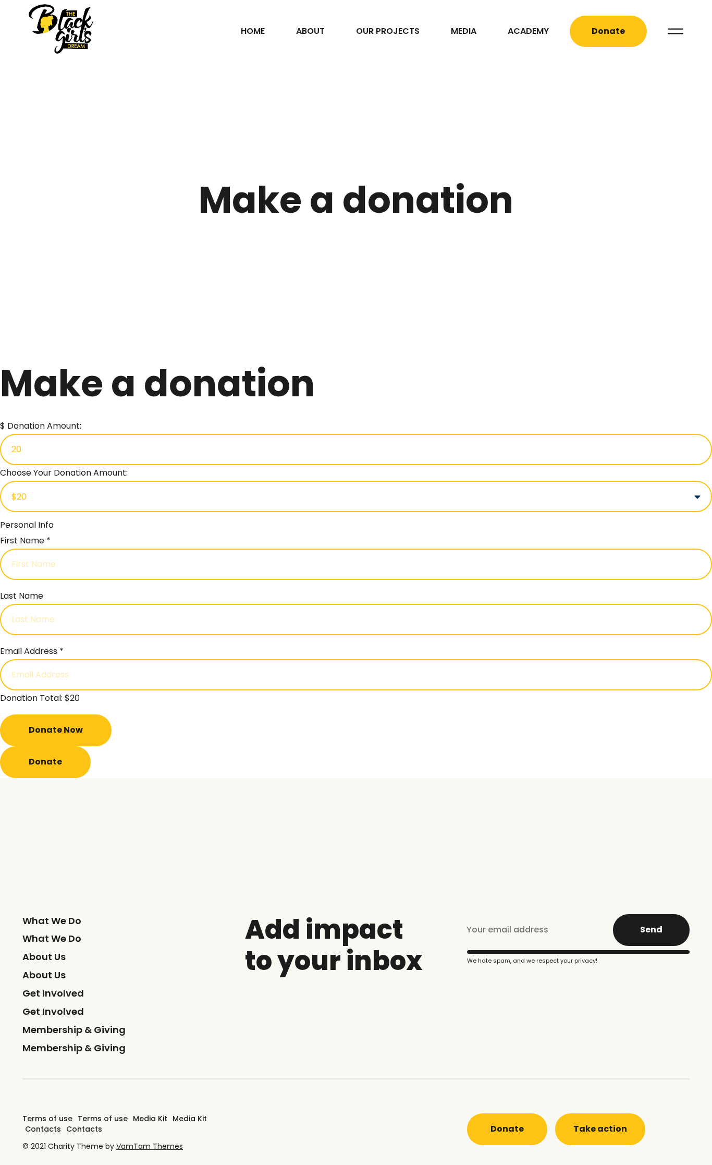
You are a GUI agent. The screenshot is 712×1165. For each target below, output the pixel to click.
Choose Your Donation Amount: (64, 473)
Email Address (32, 651)
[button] (608, 31)
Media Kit (150, 1118)
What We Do (51, 920)
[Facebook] (254, 1135)
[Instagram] (383, 1135)
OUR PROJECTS (388, 31)
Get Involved (53, 993)
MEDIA (463, 31)
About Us (44, 956)
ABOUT (310, 31)
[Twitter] (319, 1135)
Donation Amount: (44, 426)
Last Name (21, 596)
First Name (25, 541)
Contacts (43, 1129)
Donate (45, 762)
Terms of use (47, 1118)
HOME (253, 31)
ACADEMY (528, 31)
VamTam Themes (149, 1146)
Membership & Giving (74, 1029)
